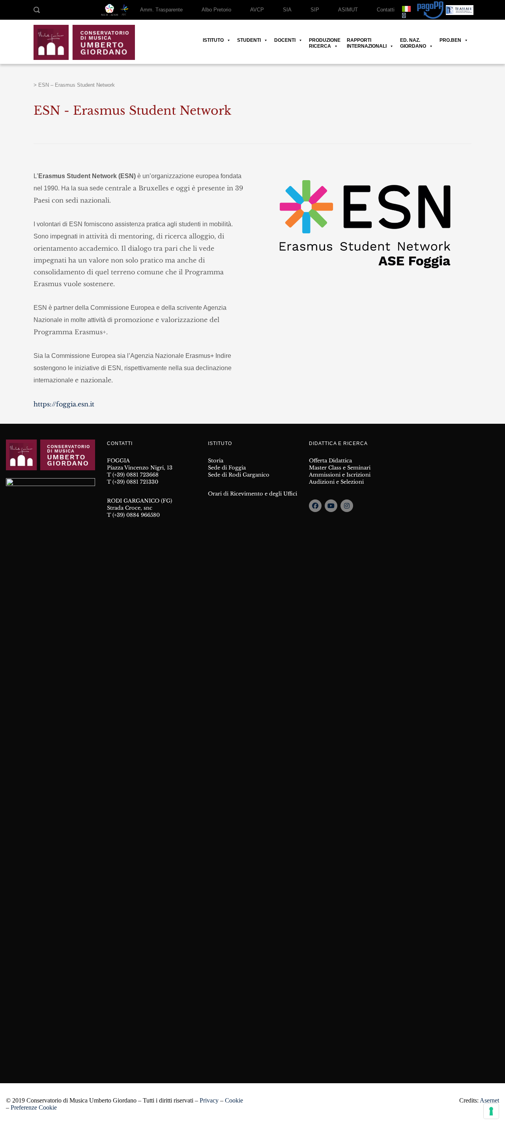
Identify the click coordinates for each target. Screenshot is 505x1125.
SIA (287, 10)
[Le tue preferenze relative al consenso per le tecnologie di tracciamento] (491, 1111)
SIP (314, 10)
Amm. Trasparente (161, 10)
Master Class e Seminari (339, 467)
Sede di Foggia (227, 467)
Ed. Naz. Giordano (413, 40)
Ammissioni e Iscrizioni (339, 474)
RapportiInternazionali (367, 40)
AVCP (257, 10)
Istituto (213, 40)
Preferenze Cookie (34, 1107)
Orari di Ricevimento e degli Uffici (252, 493)
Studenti (249, 40)
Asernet (489, 1100)
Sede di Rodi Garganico (238, 474)
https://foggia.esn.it (64, 404)
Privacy (209, 1100)
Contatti (386, 10)
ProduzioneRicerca (324, 40)
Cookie (234, 1100)
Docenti (285, 40)
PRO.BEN (450, 40)
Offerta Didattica (330, 460)
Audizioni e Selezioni (336, 482)
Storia (215, 460)
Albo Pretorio (216, 10)
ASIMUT (348, 10)
